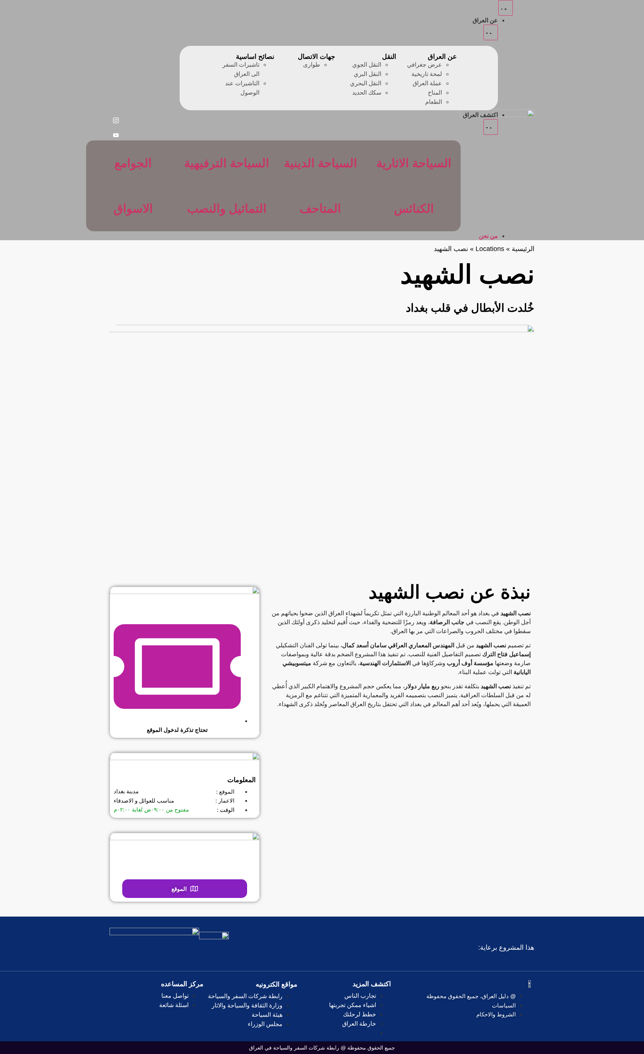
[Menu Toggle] (505, 8)
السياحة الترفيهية (226, 163)
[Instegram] (115, 120)
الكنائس (414, 208)
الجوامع (133, 163)
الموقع (179, 888)
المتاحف (320, 208)
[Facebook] (115, 105)
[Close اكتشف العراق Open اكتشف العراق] (490, 127)
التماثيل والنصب (226, 208)
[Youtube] (115, 135)
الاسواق (133, 208)
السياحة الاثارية (413, 163)
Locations (490, 249)
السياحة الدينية (320, 163)
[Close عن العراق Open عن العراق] (490, 32)
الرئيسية (523, 249)
